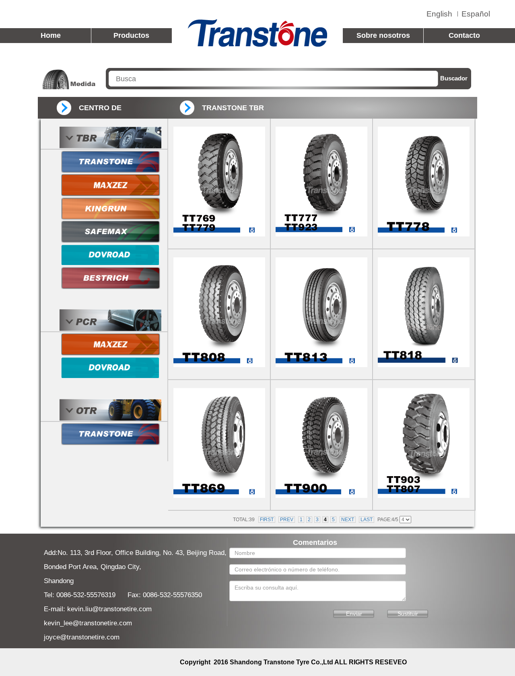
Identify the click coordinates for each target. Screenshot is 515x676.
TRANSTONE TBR (233, 108)
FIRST (267, 519)
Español (475, 13)
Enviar (354, 613)
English (439, 13)
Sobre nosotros (383, 35)
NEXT (347, 519)
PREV (286, 519)
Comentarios (315, 542)
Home (51, 35)
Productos (131, 35)
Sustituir (408, 613)
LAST (366, 519)
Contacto (464, 35)
